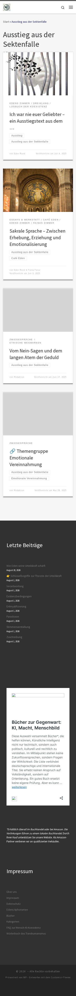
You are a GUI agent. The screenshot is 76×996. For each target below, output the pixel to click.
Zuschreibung (14, 637)
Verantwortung (15, 586)
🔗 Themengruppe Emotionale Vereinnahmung (29, 458)
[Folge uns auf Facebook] (33, 988)
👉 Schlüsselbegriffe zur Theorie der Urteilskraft (34, 576)
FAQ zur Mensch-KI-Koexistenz (23, 927)
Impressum (12, 898)
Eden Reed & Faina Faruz (27, 270)
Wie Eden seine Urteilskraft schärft (25, 566)
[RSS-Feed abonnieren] (42, 988)
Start (6, 21)
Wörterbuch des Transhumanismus (26, 933)
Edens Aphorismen (17, 909)
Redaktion (19, 377)
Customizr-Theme (61, 977)
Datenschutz (13, 904)
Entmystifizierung (16, 606)
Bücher (10, 915)
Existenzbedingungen (19, 596)
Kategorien (12, 921)
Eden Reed (19, 154)
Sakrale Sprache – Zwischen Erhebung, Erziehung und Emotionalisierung (37, 237)
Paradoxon (12, 616)
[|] (6, 7)
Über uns (11, 892)
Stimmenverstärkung (18, 627)
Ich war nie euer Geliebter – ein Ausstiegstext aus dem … (37, 121)
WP (25, 977)
